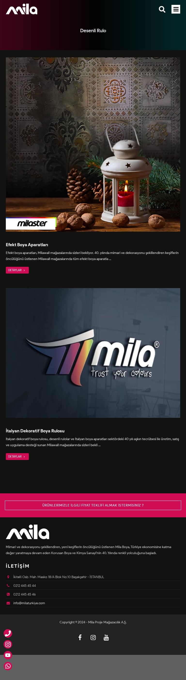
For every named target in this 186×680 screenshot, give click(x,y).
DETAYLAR (15, 270)
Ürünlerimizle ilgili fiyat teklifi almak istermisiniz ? (93, 505)
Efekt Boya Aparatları (27, 244)
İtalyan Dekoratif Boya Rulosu (35, 431)
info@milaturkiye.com (29, 603)
